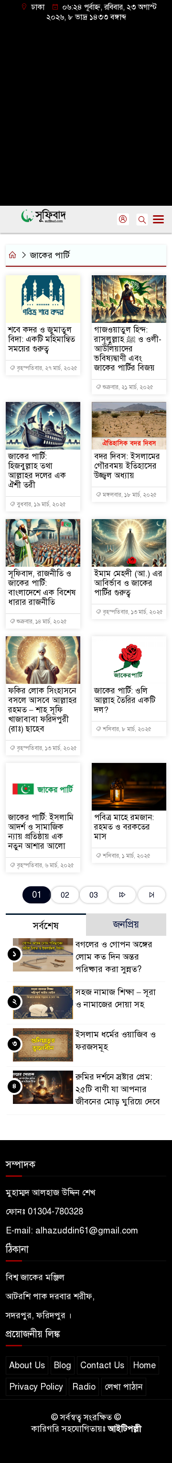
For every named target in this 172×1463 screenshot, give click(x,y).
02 (65, 895)
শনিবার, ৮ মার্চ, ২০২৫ (126, 729)
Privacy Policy (36, 1387)
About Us (27, 1365)
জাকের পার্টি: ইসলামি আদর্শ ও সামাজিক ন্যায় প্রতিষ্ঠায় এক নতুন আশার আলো (41, 832)
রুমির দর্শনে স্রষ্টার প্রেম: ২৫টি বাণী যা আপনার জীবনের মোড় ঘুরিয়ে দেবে (117, 1089)
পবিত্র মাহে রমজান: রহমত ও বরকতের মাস (124, 827)
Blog (62, 1365)
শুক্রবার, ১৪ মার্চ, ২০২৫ (41, 621)
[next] (122, 895)
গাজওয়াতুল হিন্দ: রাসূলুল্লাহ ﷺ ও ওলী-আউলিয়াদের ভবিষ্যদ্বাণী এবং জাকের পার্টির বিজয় (127, 349)
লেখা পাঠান (124, 1387)
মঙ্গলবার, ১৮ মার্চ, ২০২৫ (129, 494)
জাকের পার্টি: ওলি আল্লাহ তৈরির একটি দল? (124, 700)
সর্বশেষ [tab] (46, 926)
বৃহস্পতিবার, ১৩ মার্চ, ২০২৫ (132, 612)
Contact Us (102, 1365)
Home (144, 1365)
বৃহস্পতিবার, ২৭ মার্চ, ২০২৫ (46, 368)
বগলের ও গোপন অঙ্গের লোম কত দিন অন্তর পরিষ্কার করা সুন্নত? (113, 956)
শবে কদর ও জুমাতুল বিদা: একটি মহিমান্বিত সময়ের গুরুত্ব (41, 339)
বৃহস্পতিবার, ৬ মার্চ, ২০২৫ (44, 865)
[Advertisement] (86, 113)
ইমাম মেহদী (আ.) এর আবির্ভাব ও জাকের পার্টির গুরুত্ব (128, 583)
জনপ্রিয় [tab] (126, 925)
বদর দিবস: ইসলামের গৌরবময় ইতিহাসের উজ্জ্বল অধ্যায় (127, 466)
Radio (84, 1387)
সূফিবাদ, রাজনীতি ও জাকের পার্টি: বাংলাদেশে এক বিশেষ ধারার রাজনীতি (42, 588)
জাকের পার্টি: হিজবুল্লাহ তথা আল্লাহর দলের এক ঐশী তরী (37, 471)
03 (93, 895)
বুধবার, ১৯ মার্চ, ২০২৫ (40, 504)
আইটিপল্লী (124, 1428)
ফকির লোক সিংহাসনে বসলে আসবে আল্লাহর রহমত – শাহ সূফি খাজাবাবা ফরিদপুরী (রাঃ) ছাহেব (42, 710)
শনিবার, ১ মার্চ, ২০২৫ (125, 855)
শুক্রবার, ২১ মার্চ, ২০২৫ (127, 387)
